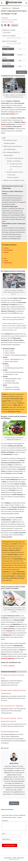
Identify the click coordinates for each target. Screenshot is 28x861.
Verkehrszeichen (8, 262)
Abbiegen (6, 248)
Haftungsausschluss (20, 857)
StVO (14, 208)
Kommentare (14, 25)
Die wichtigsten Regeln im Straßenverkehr (12, 153)
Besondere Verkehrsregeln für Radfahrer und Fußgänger (15, 159)
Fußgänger (12, 112)
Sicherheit (21, 202)
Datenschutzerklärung (8, 857)
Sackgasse (6, 252)
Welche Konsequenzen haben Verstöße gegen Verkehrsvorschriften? (15, 174)
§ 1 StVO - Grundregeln (9, 665)
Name (4, 833)
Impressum (14, 857)
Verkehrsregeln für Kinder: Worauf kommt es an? (16, 166)
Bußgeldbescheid (18, 645)
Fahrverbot (10, 631)
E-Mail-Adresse (6, 839)
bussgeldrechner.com (6, 8)
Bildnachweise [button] (14, 803)
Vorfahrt (6, 260)
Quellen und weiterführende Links (14, 180)
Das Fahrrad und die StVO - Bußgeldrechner (12, 706)
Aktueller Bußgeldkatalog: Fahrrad (10, 731)
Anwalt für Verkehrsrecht (7, 658)
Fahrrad (23, 228)
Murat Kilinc (5, 17)
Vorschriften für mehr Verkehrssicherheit (10, 141)
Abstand (5, 357)
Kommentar (5, 820)
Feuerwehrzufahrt (8, 250)
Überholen (5, 363)
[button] (2, 25)
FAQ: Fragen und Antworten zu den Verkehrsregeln (13, 147)
